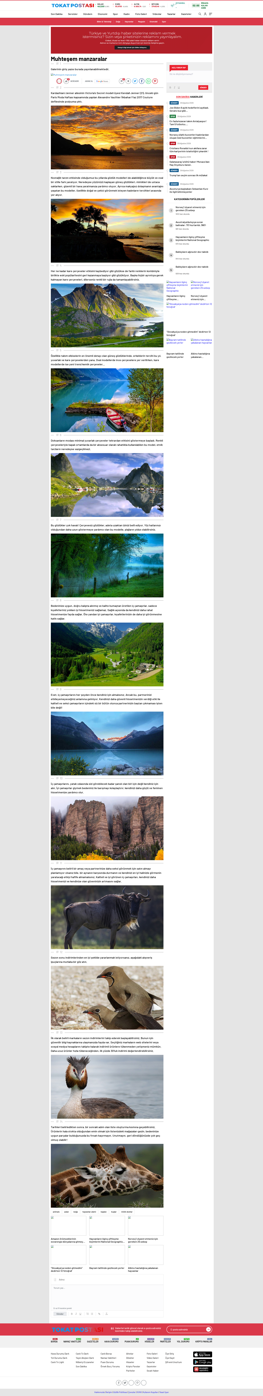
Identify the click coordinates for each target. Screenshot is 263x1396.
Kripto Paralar (203, 1340)
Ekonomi (102, 13)
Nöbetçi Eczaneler (85, 1362)
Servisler (73, 13)
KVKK (139, 1392)
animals (56, 1212)
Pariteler (165, 1340)
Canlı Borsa (106, 1353)
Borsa (54, 1340)
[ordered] (88, 1314)
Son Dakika (56, 13)
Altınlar (129, 1353)
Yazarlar (171, 13)
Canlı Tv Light (57, 1362)
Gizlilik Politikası (120, 1392)
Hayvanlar (129, 21)
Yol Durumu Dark (59, 1358)
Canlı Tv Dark (82, 1353)
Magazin (141, 21)
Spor (115, 13)
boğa (76, 1212)
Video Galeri (152, 1358)
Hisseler (149, 1340)
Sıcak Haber (153, 1370)
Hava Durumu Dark (60, 1353)
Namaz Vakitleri (72, 1340)
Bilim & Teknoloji (104, 21)
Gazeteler (186, 13)
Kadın (127, 13)
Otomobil (153, 21)
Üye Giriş (169, 1353)
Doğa (118, 21)
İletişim (109, 1392)
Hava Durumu (111, 1340)
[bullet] (92, 1314)
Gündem (87, 13)
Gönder (60, 1313)
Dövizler (130, 1358)
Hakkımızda (99, 1392)
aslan (66, 1212)
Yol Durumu (183, 1340)
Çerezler (132, 1392)
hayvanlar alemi (89, 1212)
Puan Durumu (132, 1340)
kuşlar (114, 1212)
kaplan (104, 1212)
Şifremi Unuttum (173, 1362)
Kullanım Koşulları (150, 1392)
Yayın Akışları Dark (85, 1358)
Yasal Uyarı (164, 1392)
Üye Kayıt (170, 1358)
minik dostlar (127, 1212)
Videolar (157, 13)
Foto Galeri (141, 13)
